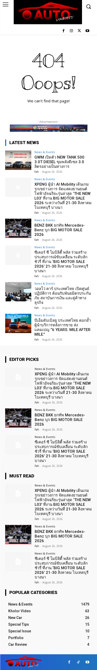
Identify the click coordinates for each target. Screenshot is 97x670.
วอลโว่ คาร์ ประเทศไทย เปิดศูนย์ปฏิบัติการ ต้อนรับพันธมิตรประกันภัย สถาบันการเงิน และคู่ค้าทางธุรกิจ (62, 295)
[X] (79, 31)
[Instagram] (72, 31)
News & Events (44, 152)
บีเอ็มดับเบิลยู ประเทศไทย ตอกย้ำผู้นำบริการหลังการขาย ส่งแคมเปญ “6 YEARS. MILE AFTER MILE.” (62, 327)
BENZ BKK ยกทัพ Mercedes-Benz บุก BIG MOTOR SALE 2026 (59, 230)
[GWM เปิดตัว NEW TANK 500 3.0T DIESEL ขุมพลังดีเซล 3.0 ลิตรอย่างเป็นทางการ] (18, 160)
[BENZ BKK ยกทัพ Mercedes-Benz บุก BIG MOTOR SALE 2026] (18, 228)
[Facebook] (63, 31)
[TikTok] (78, 662)
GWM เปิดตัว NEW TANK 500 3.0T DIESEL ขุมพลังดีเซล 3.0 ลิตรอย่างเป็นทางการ (59, 162)
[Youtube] (87, 31)
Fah (36, 171)
